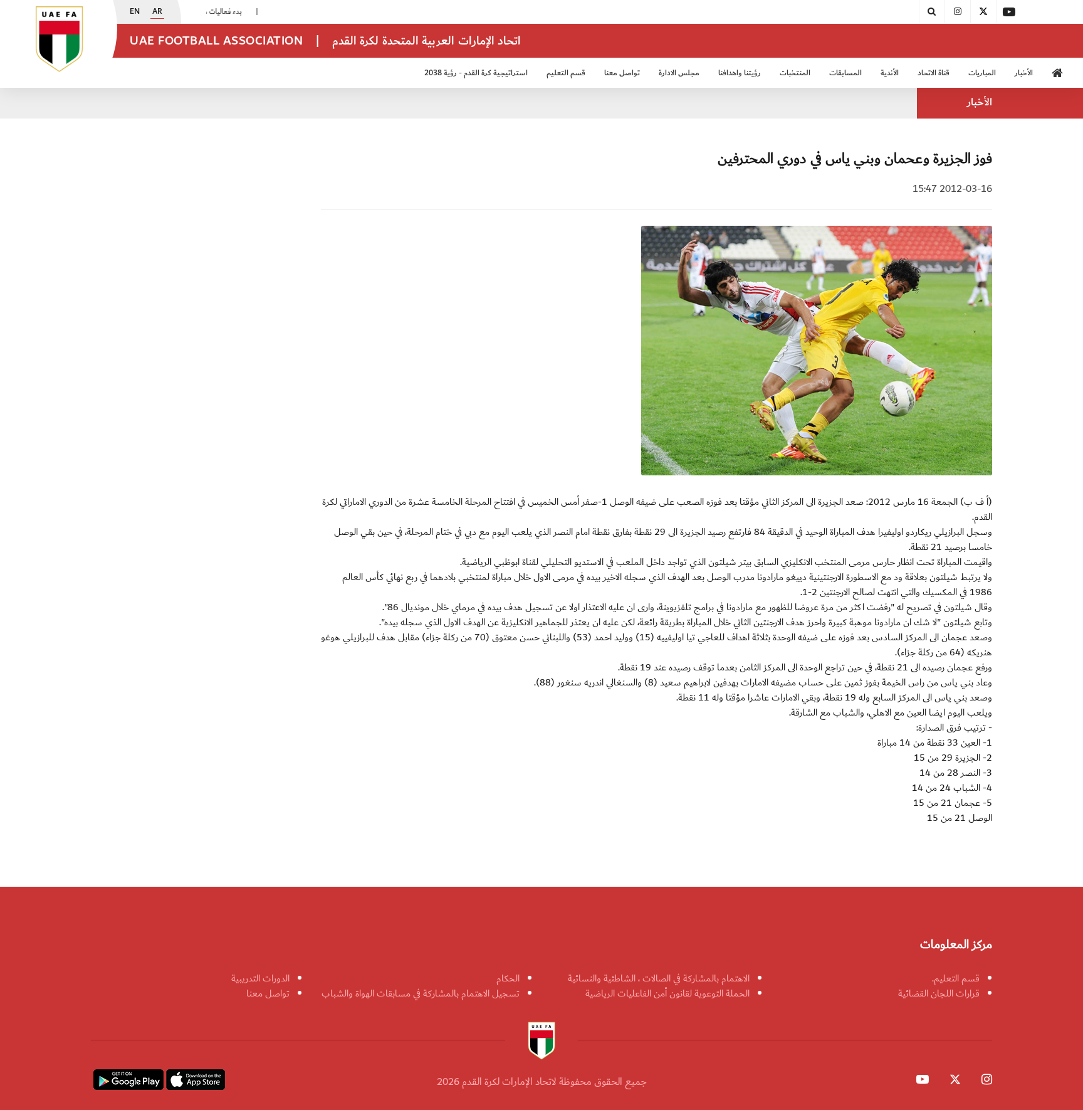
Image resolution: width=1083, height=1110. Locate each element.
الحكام (508, 978)
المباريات (982, 73)
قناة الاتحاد (934, 73)
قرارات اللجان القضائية (939, 993)
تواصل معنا (268, 993)
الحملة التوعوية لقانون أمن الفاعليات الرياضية (667, 993)
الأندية (890, 73)
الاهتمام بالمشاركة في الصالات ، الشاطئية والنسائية (659, 978)
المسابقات (845, 73)
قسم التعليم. (956, 978)
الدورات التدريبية (260, 978)
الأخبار (1024, 73)
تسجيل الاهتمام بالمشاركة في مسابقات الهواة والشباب (421, 993)
